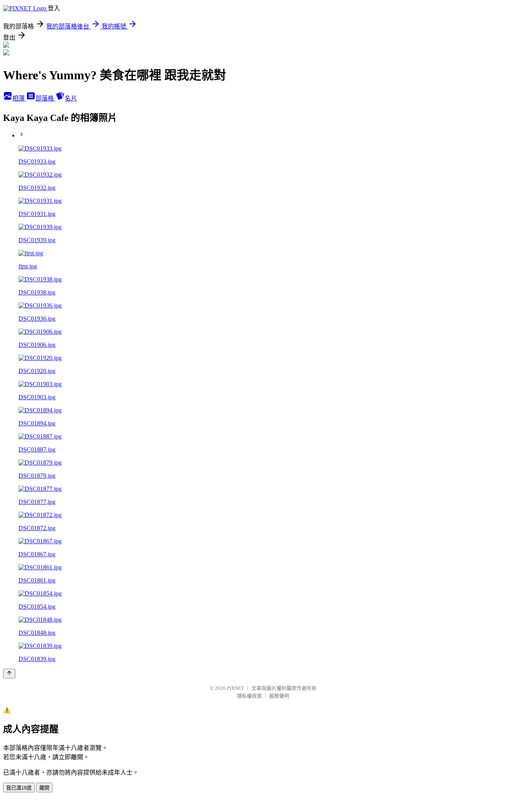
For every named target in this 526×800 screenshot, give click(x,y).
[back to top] (9, 673)
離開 (44, 788)
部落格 (45, 98)
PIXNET (235, 688)
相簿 (19, 98)
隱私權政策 (249, 696)
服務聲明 (279, 696)
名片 (71, 98)
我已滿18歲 (19, 788)
